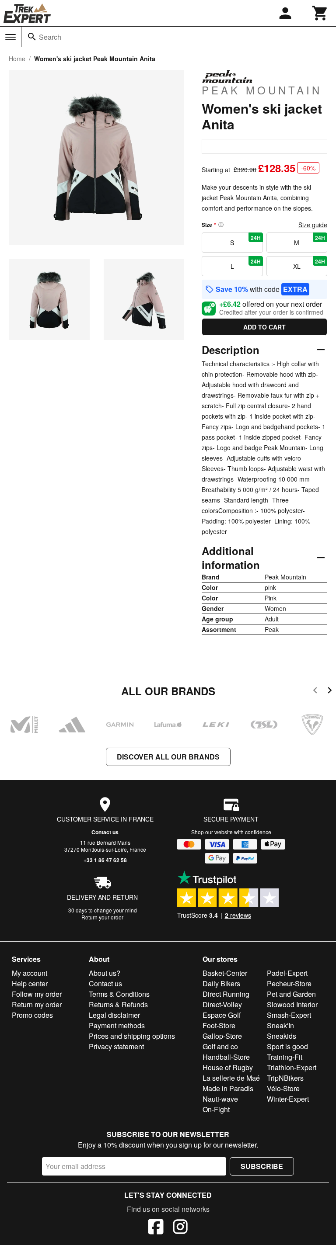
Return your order (102, 917)
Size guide (312, 224)
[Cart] (320, 13)
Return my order (37, 1004)
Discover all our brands (168, 757)
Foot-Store (219, 1025)
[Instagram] (180, 1228)
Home (17, 58)
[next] (329, 691)
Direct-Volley (222, 1004)
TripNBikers (285, 1078)
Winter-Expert (288, 1099)
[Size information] (221, 225)
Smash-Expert (289, 1015)
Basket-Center (225, 973)
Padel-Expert (287, 973)
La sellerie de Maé (231, 1078)
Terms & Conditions (119, 994)
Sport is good (287, 1046)
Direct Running (226, 994)
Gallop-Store (222, 1036)
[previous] (315, 691)
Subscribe (262, 1166)
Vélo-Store (283, 1088)
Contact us (105, 832)
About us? (104, 973)
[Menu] (10, 37)
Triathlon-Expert (291, 1067)
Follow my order (37, 994)
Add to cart (264, 327)
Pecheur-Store (289, 983)
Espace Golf (222, 1015)
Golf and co (220, 1046)
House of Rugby (228, 1067)
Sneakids (281, 1036)
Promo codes (32, 1015)
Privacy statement (116, 1046)
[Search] (32, 37)
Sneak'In (280, 1025)
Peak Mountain (262, 89)
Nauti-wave (220, 1099)
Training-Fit (284, 1057)
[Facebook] (155, 1228)
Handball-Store (226, 1057)
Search (50, 37)
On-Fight (216, 1109)
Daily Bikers (221, 983)
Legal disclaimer (114, 1015)
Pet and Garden (291, 994)
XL (309, 264)
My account (29, 973)
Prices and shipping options (132, 1036)
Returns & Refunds (118, 1004)
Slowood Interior (292, 1004)
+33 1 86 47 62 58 (105, 860)
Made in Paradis (228, 1088)
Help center (30, 983)
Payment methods (117, 1025)
